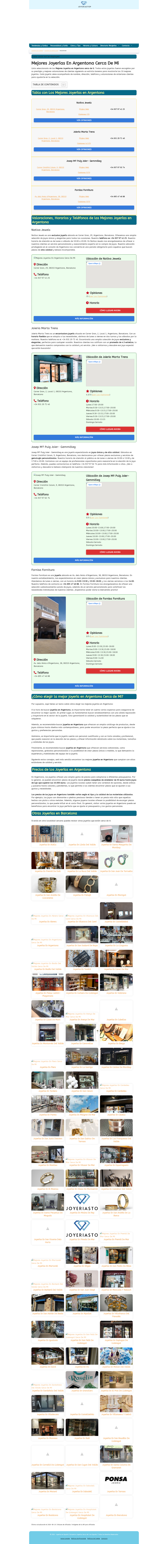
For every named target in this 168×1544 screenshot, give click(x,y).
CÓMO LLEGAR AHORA (110, 310)
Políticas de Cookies (93, 1538)
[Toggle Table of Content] (62, 85)
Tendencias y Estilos (39, 46)
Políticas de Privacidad (78, 1538)
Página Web (84, 109)
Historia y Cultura (90, 46)
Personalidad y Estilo (59, 46)
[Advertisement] (84, 26)
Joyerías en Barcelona (51, 50)
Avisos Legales (65, 1538)
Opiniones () (83, 114)
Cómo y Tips (75, 46)
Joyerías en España (37, 50)
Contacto (125, 46)
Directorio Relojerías (108, 46)
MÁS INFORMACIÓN (84, 318)
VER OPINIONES (84, 120)
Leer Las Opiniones (98, 296)
